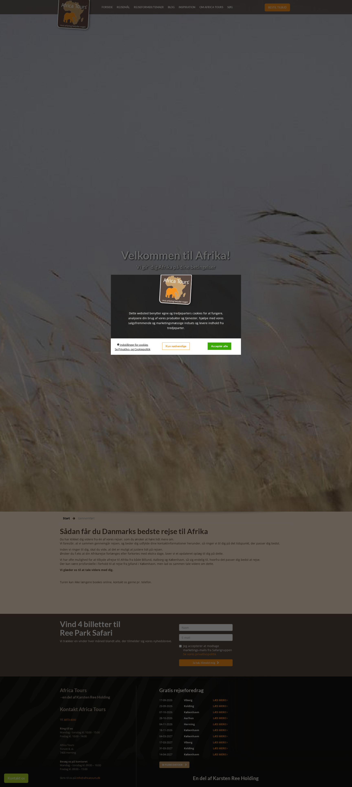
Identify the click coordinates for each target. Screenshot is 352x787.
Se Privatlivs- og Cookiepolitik (132, 349)
